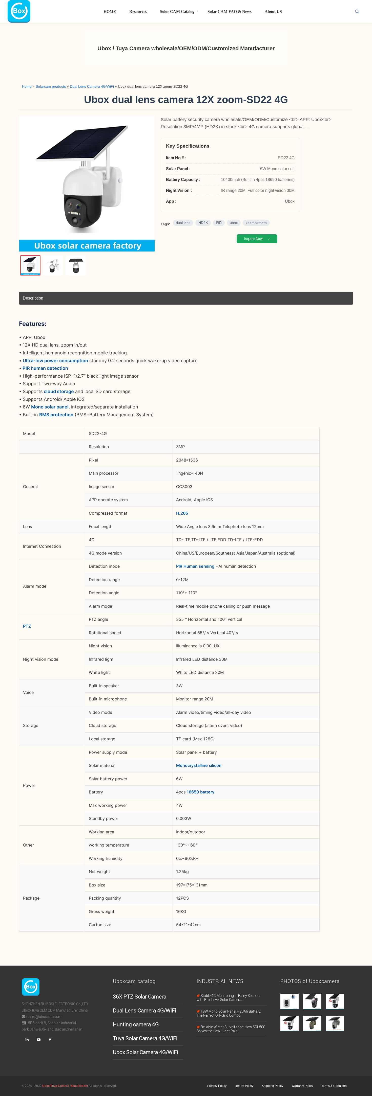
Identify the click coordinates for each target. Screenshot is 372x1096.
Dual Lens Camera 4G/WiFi (92, 86)
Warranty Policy (302, 1086)
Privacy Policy (216, 1086)
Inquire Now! (254, 239)
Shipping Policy (272, 1086)
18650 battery (200, 791)
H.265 (182, 513)
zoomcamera (256, 223)
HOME (110, 11)
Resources (138, 11)
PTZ (27, 626)
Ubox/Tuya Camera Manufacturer (65, 1086)
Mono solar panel (50, 406)
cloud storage (59, 391)
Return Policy (244, 1086)
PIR (219, 223)
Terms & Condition (334, 1086)
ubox (234, 223)
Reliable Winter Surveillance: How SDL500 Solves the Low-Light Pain (231, 1029)
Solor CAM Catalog (177, 11)
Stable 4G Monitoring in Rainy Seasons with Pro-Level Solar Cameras (229, 998)
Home (27, 86)
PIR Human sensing (195, 566)
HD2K (203, 223)
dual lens (183, 223)
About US (273, 11)
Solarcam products (51, 86)
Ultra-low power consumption (55, 360)
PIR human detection (45, 368)
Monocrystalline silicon (198, 765)
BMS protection (56, 414)
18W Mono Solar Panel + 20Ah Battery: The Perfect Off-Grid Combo (229, 1013)
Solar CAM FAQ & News (230, 11)
